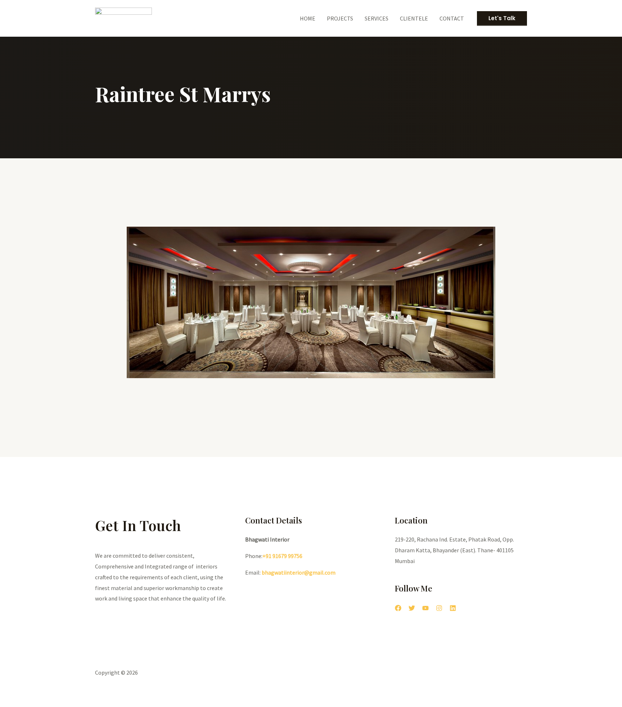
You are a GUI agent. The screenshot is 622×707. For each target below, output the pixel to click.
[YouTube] (425, 608)
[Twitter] (412, 608)
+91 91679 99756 (282, 555)
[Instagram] (439, 608)
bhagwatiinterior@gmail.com (298, 572)
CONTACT (452, 18)
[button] (116, 334)
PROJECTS (340, 18)
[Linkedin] (453, 608)
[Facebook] (398, 608)
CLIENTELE (414, 18)
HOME (307, 18)
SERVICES (376, 18)
